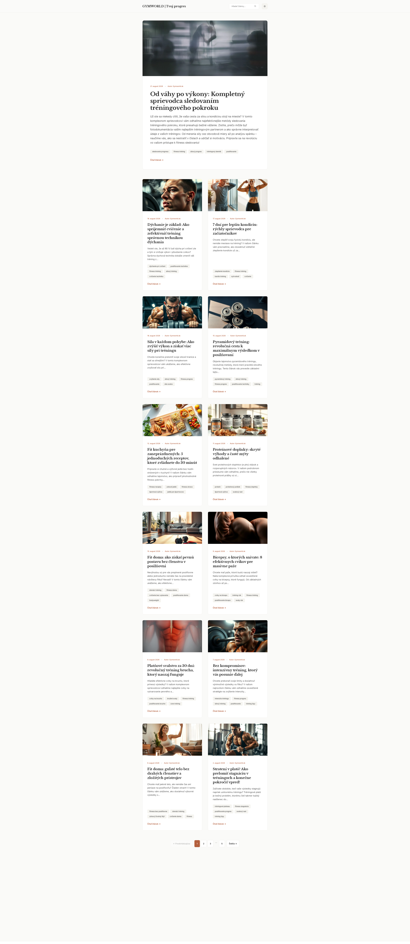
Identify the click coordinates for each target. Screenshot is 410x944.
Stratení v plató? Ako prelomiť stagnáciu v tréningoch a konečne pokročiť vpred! (232, 775)
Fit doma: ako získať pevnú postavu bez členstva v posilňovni (170, 561)
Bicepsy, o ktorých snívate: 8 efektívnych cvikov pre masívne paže (237, 561)
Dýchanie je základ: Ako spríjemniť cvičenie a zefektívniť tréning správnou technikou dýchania (168, 233)
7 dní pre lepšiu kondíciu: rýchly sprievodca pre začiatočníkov (235, 229)
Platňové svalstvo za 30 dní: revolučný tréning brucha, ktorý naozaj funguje (171, 670)
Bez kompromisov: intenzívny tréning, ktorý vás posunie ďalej (235, 670)
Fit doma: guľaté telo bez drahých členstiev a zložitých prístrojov (168, 773)
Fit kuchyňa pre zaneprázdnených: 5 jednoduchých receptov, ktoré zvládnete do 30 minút (172, 456)
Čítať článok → (156, 160)
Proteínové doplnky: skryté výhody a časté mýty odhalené (237, 453)
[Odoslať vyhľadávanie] (255, 6)
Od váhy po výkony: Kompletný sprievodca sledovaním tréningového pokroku (197, 101)
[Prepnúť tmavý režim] (265, 6)
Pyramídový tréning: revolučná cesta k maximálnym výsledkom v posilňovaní (236, 348)
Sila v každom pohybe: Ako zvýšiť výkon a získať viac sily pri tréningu (170, 346)
